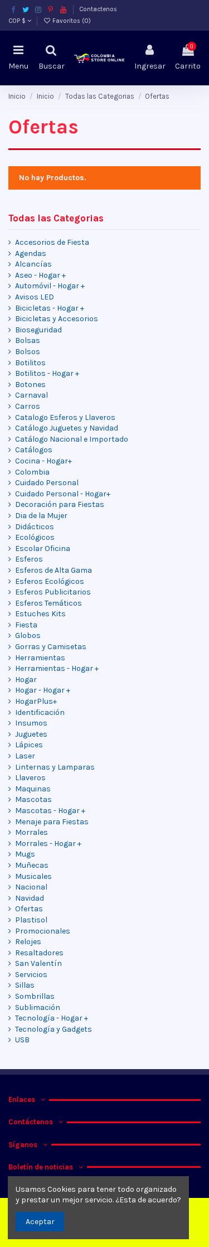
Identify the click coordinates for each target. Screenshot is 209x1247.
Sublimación (37, 1007)
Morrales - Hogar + (48, 843)
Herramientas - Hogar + (57, 668)
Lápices (29, 745)
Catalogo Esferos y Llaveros (65, 417)
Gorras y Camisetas (50, 646)
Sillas (25, 985)
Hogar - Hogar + (42, 690)
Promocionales (42, 931)
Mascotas (33, 799)
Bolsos (27, 351)
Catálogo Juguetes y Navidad (66, 428)
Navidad (29, 898)
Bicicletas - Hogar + (49, 308)
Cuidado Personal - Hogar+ (62, 494)
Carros (27, 406)
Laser (25, 756)
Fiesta (26, 625)
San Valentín (38, 963)
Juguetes (31, 734)
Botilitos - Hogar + (47, 373)
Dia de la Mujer (41, 515)
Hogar (26, 679)
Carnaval (31, 395)
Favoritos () (71, 21)
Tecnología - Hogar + (51, 1018)
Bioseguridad (38, 330)
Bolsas (27, 340)
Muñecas (31, 865)
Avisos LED (34, 297)
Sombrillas (35, 996)
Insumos (31, 723)
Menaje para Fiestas (52, 821)
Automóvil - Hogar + (50, 286)
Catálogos (33, 450)
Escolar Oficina (42, 548)
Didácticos (34, 526)
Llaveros (30, 777)
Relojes (28, 941)
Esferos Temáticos (48, 603)
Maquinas (33, 789)
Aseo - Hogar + (40, 275)
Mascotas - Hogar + (50, 810)
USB (22, 1040)
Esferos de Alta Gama (53, 570)
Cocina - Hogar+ (43, 461)
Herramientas (40, 658)
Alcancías (33, 264)
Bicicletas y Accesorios (56, 318)
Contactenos (98, 9)
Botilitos (30, 363)
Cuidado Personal (47, 482)
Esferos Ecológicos (49, 581)
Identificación (40, 712)
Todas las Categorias (56, 218)
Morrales (31, 832)
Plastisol (31, 920)
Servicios (31, 974)
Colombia (32, 472)
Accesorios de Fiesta (52, 242)
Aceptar (40, 1221)
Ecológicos (35, 537)
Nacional (31, 887)
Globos (28, 635)
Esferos (29, 559)
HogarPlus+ (36, 701)
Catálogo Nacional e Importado (71, 439)
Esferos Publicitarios (53, 592)
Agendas (30, 253)
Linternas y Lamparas (55, 767)
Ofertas (29, 909)
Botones (30, 384)
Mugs (25, 854)
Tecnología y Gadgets (53, 1029)
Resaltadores (39, 953)
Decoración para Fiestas (59, 504)
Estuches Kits (40, 613)
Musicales (33, 876)
